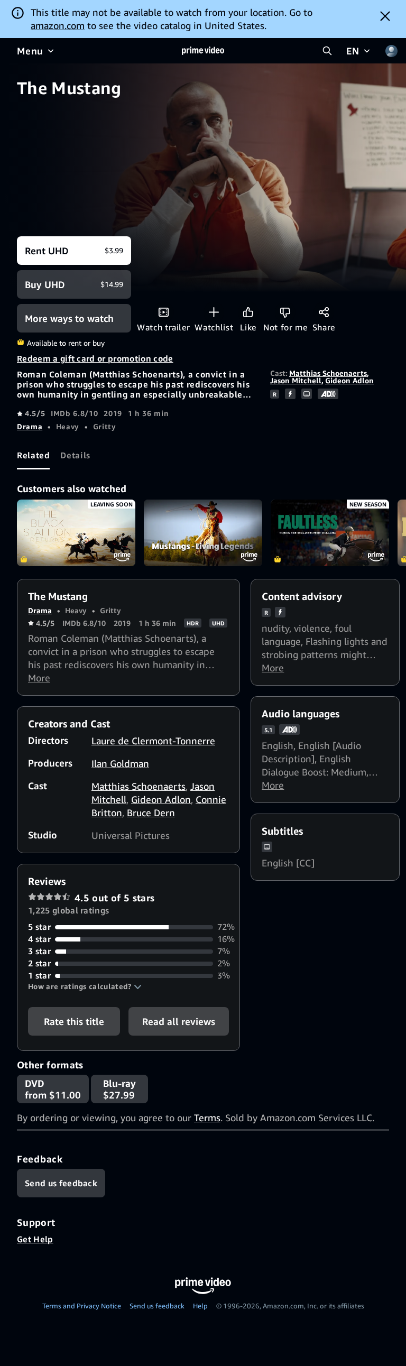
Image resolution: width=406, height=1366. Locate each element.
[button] (85, 986)
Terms (207, 1117)
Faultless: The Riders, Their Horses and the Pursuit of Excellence (330, 533)
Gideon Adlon (349, 380)
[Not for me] (285, 312)
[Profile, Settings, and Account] (391, 51)
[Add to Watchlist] (214, 312)
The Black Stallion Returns (76, 533)
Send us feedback (157, 1306)
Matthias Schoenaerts (328, 372)
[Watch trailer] (163, 312)
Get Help (35, 1239)
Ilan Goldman (120, 763)
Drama (29, 426)
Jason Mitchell (295, 380)
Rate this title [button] (74, 1021)
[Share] (323, 312)
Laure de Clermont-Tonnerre (153, 740)
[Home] (203, 51)
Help (200, 1306)
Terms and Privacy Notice (81, 1306)
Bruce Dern (151, 812)
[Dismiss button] (385, 15)
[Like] (248, 312)
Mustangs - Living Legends (203, 533)
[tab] (33, 455)
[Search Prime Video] (327, 51)
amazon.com (58, 25)
